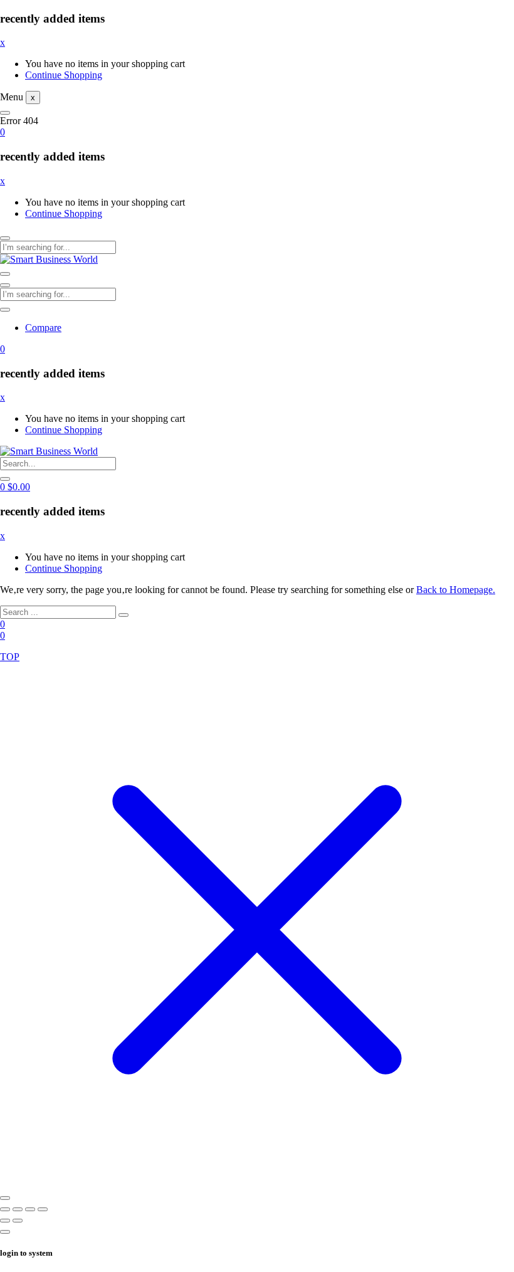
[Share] (30, 1209)
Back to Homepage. (455, 589)
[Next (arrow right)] (18, 1220)
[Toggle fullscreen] (18, 1209)
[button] (2, 132)
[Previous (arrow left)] (5, 1220)
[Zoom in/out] (5, 1209)
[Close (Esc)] (43, 1209)
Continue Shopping (63, 75)
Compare (43, 327)
